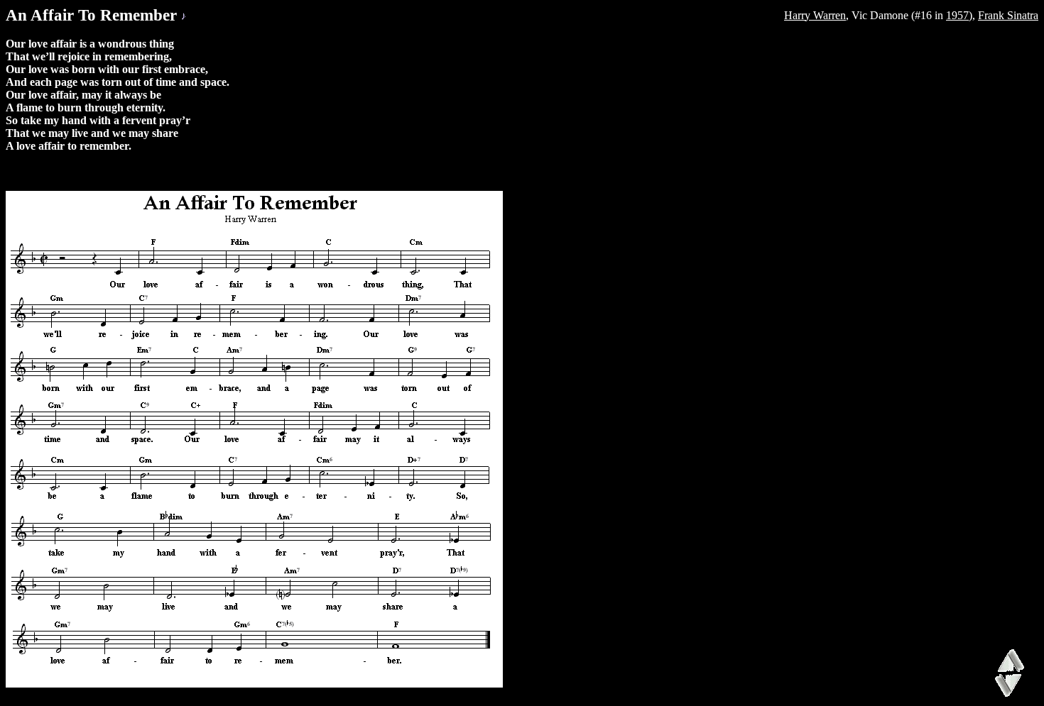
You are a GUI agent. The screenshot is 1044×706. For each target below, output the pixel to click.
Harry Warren (815, 15)
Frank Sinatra (1008, 15)
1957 (957, 15)
